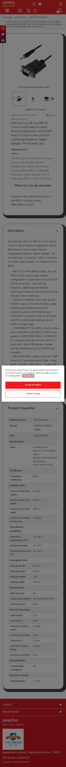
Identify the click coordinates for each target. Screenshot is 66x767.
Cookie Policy (28, 376)
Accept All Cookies (33, 385)
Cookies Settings (33, 394)
